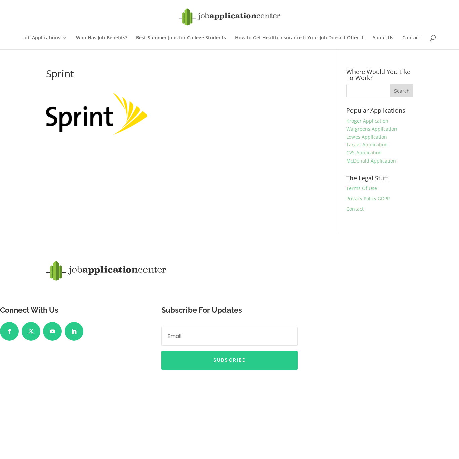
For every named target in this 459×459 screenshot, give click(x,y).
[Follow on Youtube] (52, 331)
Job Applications (41, 38)
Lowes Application (366, 137)
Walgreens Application (371, 129)
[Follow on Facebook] (9, 331)
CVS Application (364, 152)
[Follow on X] (31, 331)
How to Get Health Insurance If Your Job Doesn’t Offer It (299, 38)
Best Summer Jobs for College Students (181, 38)
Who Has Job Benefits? (101, 38)
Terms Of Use (361, 188)
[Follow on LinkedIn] (74, 331)
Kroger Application (367, 121)
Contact (411, 38)
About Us (382, 38)
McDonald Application (371, 160)
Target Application (367, 144)
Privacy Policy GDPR (368, 198)
